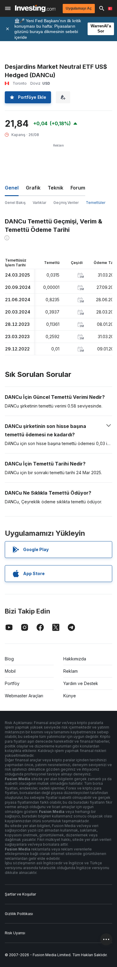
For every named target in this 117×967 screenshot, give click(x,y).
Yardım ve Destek (80, 683)
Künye (69, 695)
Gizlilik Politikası (19, 913)
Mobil (10, 671)
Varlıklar (39, 202)
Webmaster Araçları (24, 695)
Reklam (70, 671)
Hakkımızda (74, 658)
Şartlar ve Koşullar (20, 894)
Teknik (55, 188)
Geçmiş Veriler (66, 202)
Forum (77, 188)
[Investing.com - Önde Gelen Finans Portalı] (35, 8)
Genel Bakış (15, 202)
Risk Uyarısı (15, 933)
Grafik (33, 188)
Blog (9, 658)
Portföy (12, 683)
